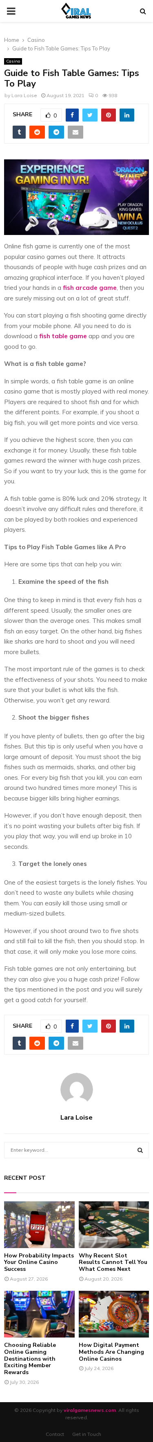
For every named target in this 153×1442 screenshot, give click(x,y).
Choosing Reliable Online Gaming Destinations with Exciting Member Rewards (30, 1358)
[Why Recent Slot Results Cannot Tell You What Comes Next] (114, 1224)
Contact (55, 1434)
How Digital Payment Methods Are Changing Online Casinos (111, 1352)
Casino (13, 61)
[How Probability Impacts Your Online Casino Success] (39, 1224)
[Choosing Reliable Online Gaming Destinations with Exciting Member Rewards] (39, 1314)
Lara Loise (24, 95)
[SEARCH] (140, 1150)
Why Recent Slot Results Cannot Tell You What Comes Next (113, 1262)
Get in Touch (86, 1434)
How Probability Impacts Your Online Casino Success (39, 1262)
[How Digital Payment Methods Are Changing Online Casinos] (114, 1314)
